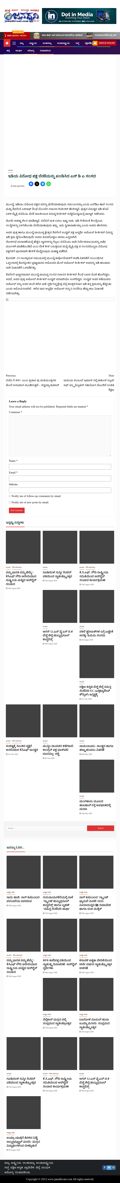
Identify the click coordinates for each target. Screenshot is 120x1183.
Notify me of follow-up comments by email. (36, 496)
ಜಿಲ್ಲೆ (8, 51)
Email (13, 472)
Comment (15, 412)
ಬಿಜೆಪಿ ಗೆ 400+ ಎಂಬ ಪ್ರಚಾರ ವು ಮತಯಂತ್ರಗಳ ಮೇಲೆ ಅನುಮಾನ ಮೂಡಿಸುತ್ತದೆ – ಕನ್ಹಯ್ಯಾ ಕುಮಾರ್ (32, 380)
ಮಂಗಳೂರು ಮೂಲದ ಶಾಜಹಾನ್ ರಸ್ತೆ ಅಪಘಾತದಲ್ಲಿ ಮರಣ (95, 805)
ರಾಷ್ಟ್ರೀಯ (33, 43)
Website (13, 484)
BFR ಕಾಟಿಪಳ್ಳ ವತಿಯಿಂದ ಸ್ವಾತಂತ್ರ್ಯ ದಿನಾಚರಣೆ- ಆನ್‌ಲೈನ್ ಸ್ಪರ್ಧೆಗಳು (60, 964)
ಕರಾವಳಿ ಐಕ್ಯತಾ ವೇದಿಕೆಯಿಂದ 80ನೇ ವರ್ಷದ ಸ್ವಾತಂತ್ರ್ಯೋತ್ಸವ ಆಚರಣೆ (95, 964)
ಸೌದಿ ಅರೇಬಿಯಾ (17, 567)
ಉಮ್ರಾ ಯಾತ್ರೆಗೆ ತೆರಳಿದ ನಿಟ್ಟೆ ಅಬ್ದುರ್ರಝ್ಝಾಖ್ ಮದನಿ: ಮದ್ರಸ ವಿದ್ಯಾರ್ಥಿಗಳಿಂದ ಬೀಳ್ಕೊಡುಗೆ (23, 1141)
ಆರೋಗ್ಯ (31, 51)
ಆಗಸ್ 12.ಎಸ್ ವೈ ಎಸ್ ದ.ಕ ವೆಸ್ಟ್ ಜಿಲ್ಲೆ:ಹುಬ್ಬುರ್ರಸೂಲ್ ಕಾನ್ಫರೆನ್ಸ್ (58, 635)
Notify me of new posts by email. (30, 502)
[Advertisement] (60, 349)
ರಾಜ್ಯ (21, 43)
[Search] (90, 43)
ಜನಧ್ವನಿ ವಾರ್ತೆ (11, 892)
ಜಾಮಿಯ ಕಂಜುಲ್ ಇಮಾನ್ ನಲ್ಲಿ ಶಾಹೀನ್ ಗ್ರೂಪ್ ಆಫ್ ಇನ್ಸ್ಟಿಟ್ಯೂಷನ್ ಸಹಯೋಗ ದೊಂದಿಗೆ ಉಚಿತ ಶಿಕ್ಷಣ (89, 382)
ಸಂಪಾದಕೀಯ (45, 51)
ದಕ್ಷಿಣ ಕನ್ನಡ (16, 1167)
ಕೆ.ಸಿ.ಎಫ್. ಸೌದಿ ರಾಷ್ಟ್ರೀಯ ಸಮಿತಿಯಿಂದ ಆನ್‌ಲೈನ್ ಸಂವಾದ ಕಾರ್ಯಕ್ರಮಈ (93, 576)
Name (13, 460)
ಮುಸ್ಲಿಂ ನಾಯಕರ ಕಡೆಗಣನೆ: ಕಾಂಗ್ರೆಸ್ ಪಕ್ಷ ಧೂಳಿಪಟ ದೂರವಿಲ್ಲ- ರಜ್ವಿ (58, 749)
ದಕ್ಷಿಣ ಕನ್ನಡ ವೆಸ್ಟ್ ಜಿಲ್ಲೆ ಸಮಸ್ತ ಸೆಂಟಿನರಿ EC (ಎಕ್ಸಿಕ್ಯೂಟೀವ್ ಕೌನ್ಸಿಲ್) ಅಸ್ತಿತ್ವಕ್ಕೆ (95, 690)
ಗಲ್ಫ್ (77, 43)
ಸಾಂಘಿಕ (19, 51)
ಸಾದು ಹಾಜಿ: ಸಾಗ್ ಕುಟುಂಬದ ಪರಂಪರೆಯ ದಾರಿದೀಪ (62, 35)
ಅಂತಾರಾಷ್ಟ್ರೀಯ (63, 43)
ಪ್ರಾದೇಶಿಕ (29, 1167)
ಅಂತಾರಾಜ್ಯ (47, 43)
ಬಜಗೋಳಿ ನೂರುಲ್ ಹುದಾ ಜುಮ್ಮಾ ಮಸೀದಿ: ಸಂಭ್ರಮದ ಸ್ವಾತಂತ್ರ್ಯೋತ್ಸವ (94, 1023)
